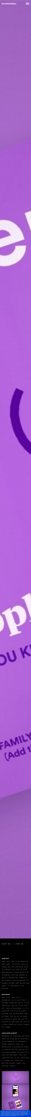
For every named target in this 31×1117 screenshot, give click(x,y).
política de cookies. (21, 1115)
